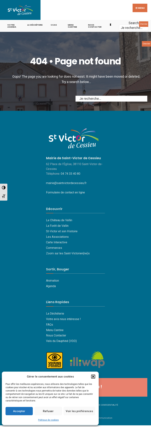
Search (134, 23)
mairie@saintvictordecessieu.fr (66, 183)
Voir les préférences (79, 411)
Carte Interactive (56, 242)
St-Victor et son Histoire (62, 231)
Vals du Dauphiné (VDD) (61, 341)
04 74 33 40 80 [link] (70, 173)
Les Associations (57, 237)
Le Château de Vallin (59, 220)
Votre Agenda (11, 25)
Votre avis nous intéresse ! (63, 319)
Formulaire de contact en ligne (65, 192)
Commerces (54, 248)
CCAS (54, 24)
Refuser (48, 411)
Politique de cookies (48, 420)
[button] (93, 376)
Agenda (51, 286)
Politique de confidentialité (102, 405)
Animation (52, 280)
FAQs (49, 324)
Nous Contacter (56, 335)
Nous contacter (94, 25)
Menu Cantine (55, 330)
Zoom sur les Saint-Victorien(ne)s (68, 253)
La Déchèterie (35, 24)
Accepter (19, 411)
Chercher (144, 24)
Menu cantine (72, 25)
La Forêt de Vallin (57, 225)
